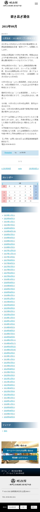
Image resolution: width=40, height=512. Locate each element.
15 (25, 195)
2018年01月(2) (9, 247)
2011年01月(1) (9, 398)
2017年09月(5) (9, 260)
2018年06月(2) (9, 238)
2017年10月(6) (9, 257)
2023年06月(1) (9, 218)
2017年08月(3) (9, 263)
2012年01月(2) (9, 375)
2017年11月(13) (10, 254)
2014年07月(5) (9, 334)
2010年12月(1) (9, 401)
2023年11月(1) (9, 215)
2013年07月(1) (9, 363)
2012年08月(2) (9, 369)
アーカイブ (7, 209)
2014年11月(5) (9, 321)
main (20, 168)
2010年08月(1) (9, 411)
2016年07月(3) (9, 289)
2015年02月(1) (9, 311)
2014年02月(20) (10, 350)
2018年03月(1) (9, 241)
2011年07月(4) (9, 391)
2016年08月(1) (9, 286)
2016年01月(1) (9, 295)
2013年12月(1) (9, 356)
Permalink (8, 152)
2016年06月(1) (9, 292)
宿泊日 (5, 507)
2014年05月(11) (10, 340)
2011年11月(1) (9, 379)
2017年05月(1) (9, 270)
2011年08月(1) (9, 388)
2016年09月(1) (9, 282)
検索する (34, 507)
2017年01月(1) (9, 276)
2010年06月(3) (9, 417)
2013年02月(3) (9, 366)
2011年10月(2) (9, 382)
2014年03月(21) (10, 347)
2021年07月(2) (9, 225)
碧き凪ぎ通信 (17, 471)
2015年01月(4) (9, 315)
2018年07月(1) (9, 234)
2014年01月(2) (9, 353)
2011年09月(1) (9, 385)
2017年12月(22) (10, 250)
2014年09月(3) (9, 327)
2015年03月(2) (9, 308)
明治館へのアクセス (20, 458)
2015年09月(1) (9, 302)
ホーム (4, 471)
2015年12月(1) (9, 299)
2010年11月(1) (9, 404)
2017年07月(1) (9, 266)
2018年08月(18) (10, 231)
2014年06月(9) (9, 337)
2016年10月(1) (9, 279)
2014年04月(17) (10, 343)
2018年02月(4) (9, 244)
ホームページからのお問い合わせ (20, 451)
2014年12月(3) (9, 318)
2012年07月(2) (9, 372)
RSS (5, 431)
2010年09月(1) (9, 407)
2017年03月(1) (9, 273)
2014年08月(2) (9, 331)
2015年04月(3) (9, 305)
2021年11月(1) (9, 222)
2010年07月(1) (9, 414)
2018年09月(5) (9, 228)
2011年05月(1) (9, 395)
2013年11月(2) (9, 359)
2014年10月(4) (9, 324)
